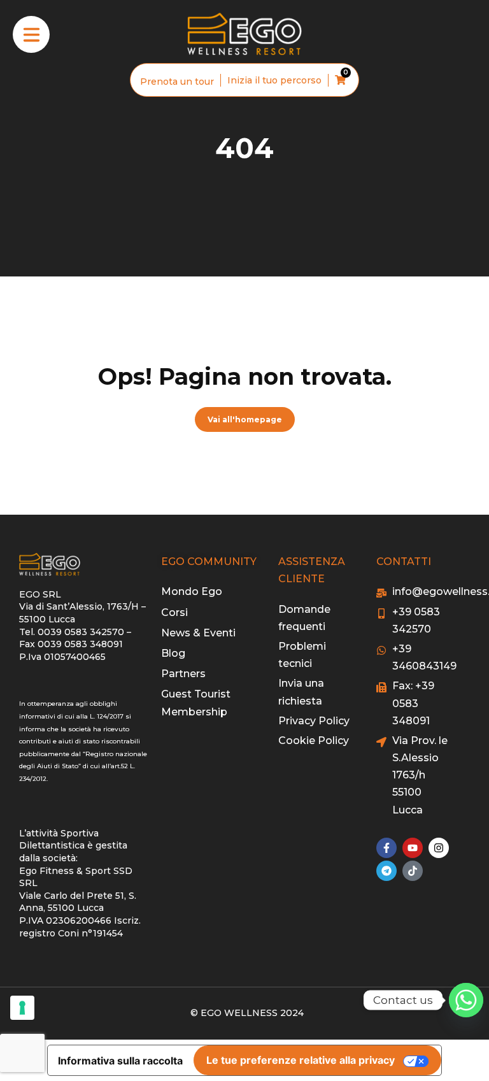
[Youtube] (412, 848)
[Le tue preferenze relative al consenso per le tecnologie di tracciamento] (22, 1008)
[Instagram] (439, 848)
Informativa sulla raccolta (120, 1060)
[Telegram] (386, 871)
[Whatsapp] (466, 1000)
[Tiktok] (412, 871)
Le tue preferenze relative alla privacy (300, 1060)
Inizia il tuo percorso (274, 80)
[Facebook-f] (386, 848)
